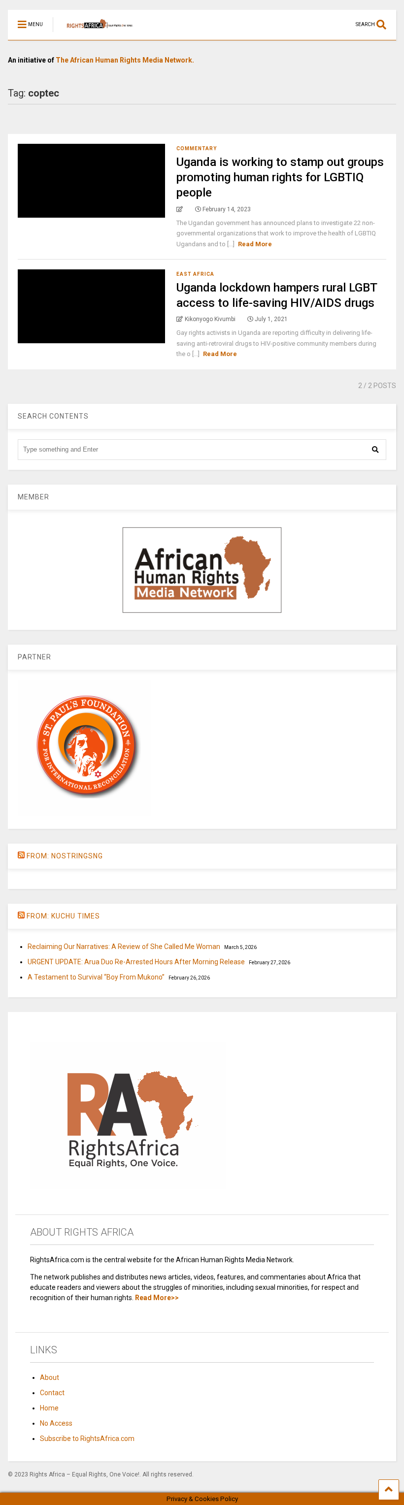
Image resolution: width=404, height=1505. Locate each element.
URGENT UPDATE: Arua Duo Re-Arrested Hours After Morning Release (136, 962)
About (49, 1377)
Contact (52, 1393)
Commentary (196, 148)
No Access (56, 1423)
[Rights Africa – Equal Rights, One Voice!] (95, 32)
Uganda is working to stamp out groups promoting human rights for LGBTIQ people (280, 177)
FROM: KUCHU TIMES (63, 916)
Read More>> (157, 1298)
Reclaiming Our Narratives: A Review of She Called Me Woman (124, 946)
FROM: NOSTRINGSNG (65, 856)
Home (49, 1408)
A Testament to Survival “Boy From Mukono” (96, 977)
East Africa (195, 274)
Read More (255, 244)
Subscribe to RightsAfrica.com (87, 1438)
